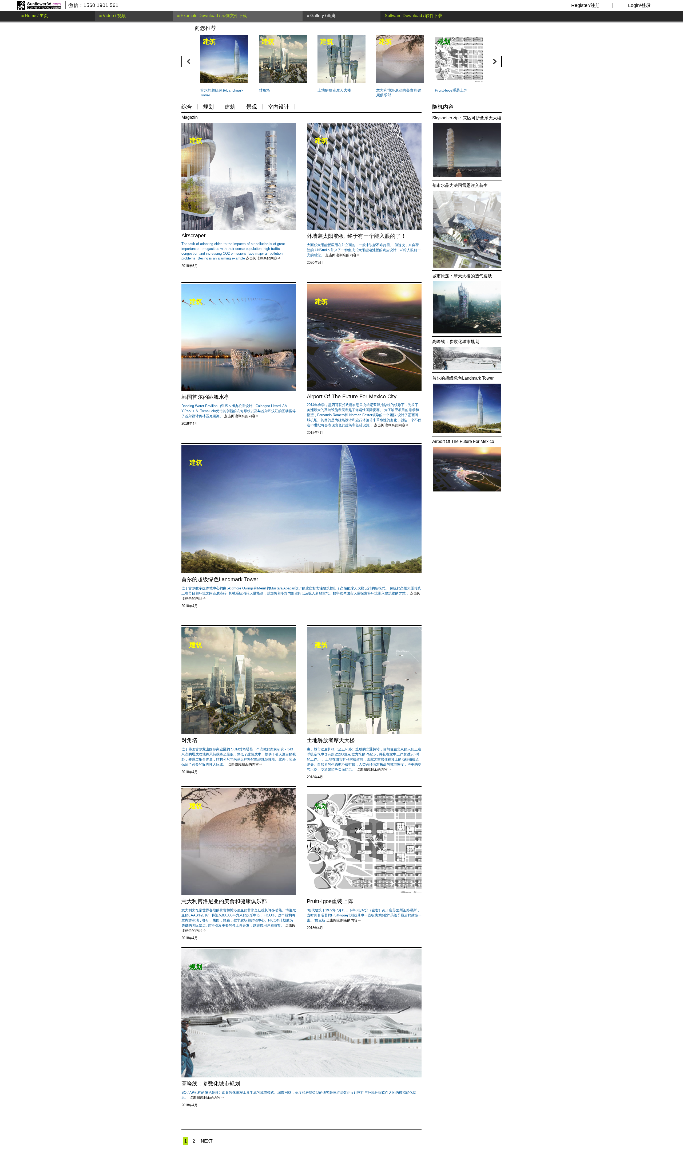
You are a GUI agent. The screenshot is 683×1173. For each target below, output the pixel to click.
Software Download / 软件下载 (413, 15)
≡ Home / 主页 (34, 15)
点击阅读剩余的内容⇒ (342, 255)
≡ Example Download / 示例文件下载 (212, 15)
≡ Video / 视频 (112, 15)
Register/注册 (585, 5)
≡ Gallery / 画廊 (321, 15)
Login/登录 (639, 5)
